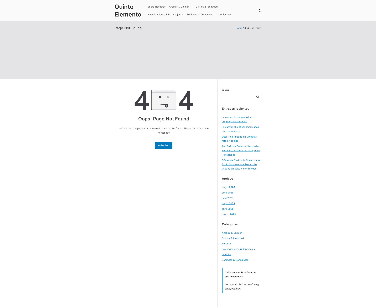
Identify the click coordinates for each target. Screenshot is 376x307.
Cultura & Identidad (207, 6)
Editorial (226, 243)
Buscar (225, 90)
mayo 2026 (228, 187)
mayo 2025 (228, 203)
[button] (190, 7)
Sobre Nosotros (157, 6)
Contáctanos (224, 14)
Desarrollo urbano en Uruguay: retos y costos (239, 138)
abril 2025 (228, 208)
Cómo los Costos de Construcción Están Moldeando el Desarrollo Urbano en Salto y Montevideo (241, 164)
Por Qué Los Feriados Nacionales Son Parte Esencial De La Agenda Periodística (241, 150)
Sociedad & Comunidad (200, 14)
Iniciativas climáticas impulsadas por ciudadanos (240, 129)
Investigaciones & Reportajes (164, 14)
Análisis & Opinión (179, 6)
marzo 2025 (229, 214)
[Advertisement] (188, 52)
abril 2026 (228, 192)
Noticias (226, 254)
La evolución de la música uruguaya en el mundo (236, 119)
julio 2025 (227, 198)
